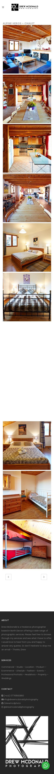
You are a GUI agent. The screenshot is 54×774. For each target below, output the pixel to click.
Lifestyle (20, 670)
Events (40, 670)
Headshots (30, 674)
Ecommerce (7, 670)
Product (40, 667)
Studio (19, 667)
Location (29, 667)
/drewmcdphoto (12, 703)
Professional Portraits (11, 674)
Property (42, 674)
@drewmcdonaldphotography (18, 707)
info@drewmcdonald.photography (20, 699)
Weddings (6, 678)
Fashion (31, 670)
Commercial (7, 667)
